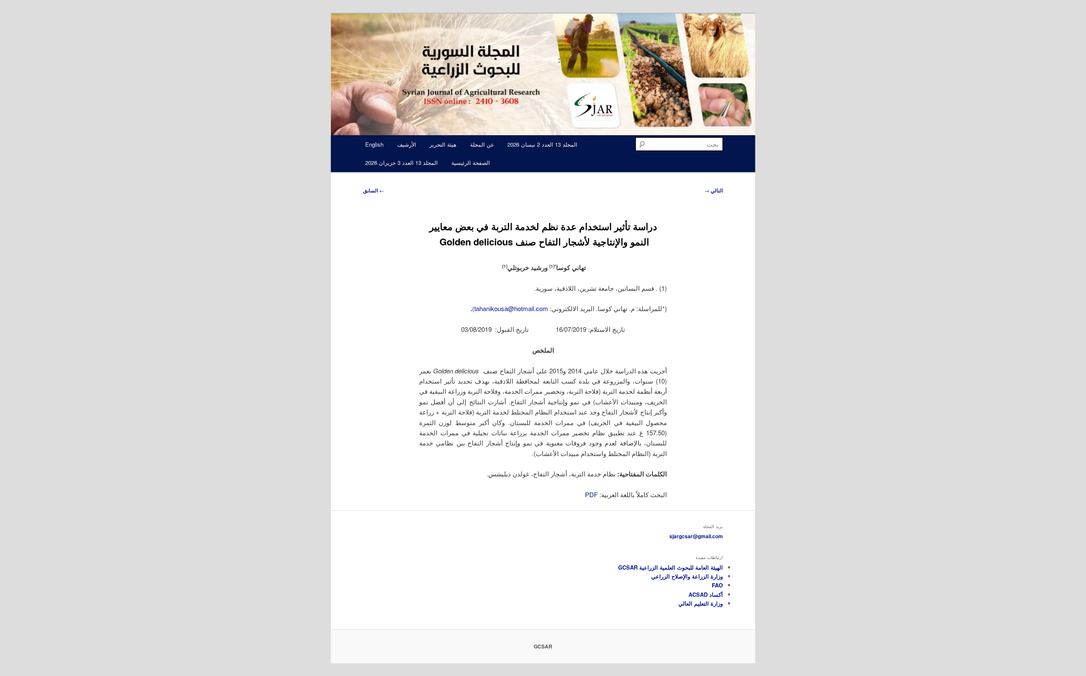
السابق (373, 190)
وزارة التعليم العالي (700, 603)
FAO (717, 585)
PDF (590, 494)
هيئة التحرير (442, 144)
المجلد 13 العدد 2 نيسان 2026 (542, 144)
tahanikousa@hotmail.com (511, 308)
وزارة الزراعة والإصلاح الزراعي (687, 576)
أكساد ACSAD (706, 594)
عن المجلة (482, 144)
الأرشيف (406, 144)
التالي (713, 190)
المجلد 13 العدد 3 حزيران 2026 (401, 163)
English (374, 144)
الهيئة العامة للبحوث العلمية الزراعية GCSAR (670, 567)
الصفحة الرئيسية (470, 163)
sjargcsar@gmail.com (696, 536)
